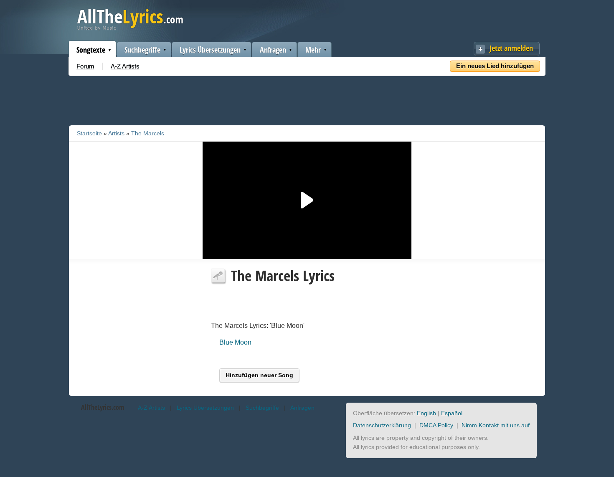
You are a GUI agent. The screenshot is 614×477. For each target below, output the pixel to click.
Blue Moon (235, 342)
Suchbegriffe (142, 50)
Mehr (313, 50)
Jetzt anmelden (511, 48)
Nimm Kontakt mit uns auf (496, 425)
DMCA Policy (436, 425)
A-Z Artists (125, 66)
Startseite (89, 133)
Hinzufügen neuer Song (259, 375)
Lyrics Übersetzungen (210, 50)
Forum (85, 66)
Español (451, 413)
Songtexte (90, 50)
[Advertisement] (307, 99)
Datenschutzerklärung (382, 425)
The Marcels (147, 133)
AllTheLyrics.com (102, 407)
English (426, 413)
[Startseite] (130, 28)
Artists (116, 133)
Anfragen (273, 50)
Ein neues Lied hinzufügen (495, 65)
